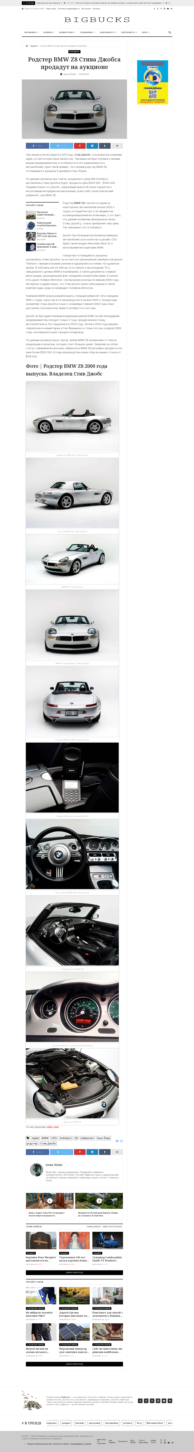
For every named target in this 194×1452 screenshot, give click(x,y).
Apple (35, 1138)
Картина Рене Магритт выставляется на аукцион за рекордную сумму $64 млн (41, 1259)
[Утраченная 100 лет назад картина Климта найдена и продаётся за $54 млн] (74, 1240)
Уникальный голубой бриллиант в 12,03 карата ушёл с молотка (48, 224)
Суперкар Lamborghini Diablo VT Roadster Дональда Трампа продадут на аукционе (107, 1259)
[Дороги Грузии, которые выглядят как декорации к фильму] (74, 1295)
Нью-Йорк (103, 1138)
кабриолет (87, 1138)
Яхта (118, 1423)
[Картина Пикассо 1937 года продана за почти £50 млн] (31, 236)
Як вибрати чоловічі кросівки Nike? (39, 1314)
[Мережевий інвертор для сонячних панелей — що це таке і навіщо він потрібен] (74, 1332)
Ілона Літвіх (54, 1165)
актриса (106, 1423)
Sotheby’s (66, 1138)
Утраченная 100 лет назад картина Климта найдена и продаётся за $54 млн (74, 1259)
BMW (45, 1138)
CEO (54, 1138)
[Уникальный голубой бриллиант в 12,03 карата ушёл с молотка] (31, 225)
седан (161, 1423)
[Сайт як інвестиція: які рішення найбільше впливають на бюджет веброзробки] (107, 1332)
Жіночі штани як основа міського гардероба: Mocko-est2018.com (38, 1350)
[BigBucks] (97, 19)
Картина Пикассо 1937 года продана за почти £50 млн (47, 234)
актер (150, 1423)
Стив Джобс (48, 1143)
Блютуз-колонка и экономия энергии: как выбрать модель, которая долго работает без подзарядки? (89, 3)
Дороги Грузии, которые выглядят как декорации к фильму (74, 1314)
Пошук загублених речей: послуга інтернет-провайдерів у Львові (59, 1444)
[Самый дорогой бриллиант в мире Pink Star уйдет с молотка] (31, 247)
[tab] (93, 1227)
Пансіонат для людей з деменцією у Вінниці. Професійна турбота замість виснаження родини (107, 1314)
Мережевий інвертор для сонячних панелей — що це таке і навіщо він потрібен (74, 1350)
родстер (32, 1143)
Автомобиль (90, 1423)
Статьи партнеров (35, 1308)
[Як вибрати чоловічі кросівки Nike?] (41, 1295)
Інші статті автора (112, 1226)
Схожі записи (93, 1226)
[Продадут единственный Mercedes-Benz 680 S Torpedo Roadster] (31, 215)
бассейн (58, 1423)
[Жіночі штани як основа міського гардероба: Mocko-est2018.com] (41, 1332)
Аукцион (33, 46)
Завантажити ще (74, 1272)
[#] (154, 9)
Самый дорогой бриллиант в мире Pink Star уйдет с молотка (47, 245)
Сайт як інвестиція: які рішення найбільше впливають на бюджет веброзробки (107, 1350)
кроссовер (73, 1423)
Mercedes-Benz (134, 1423)
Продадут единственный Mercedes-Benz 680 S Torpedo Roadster (47, 213)
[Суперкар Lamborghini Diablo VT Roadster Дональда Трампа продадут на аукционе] (107, 1240)
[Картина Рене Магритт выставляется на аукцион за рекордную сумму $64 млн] (41, 1240)
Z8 (76, 1138)
